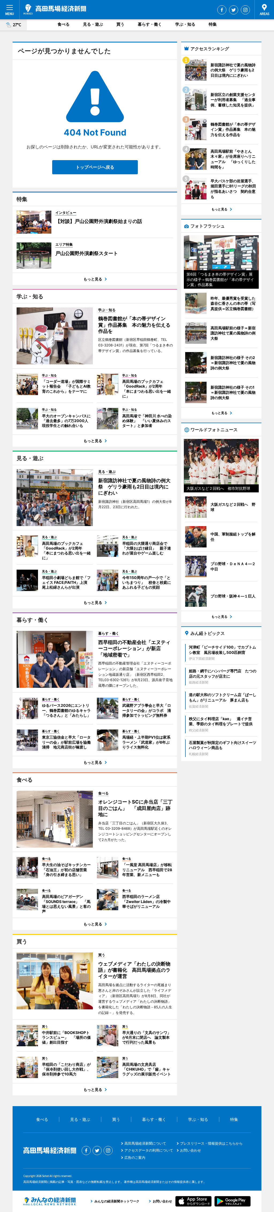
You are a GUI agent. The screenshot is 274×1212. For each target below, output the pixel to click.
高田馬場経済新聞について (145, 1143)
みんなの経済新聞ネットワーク (49, 1201)
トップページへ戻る (95, 167)
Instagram (245, 9)
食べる (64, 24)
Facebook (221, 9)
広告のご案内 (134, 1157)
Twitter (233, 9)
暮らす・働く (150, 24)
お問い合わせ (190, 1150)
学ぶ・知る (185, 24)
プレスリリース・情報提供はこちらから (211, 1143)
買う (120, 24)
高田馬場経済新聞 (55, 9)
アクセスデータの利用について (148, 1150)
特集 (213, 24)
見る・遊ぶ (93, 24)
